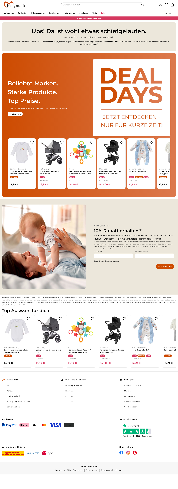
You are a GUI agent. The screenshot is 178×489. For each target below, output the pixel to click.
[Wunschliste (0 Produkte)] (166, 5)
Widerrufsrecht (92, 470)
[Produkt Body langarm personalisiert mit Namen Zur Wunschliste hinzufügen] (32, 142)
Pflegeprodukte (38, 13)
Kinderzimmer (69, 13)
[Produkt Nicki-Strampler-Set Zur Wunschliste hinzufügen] (151, 142)
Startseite (112, 42)
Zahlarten (69, 401)
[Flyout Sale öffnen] (106, 13)
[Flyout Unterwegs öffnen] (15, 13)
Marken (127, 391)
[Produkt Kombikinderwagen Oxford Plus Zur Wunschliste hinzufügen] (121, 142)
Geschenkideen (130, 407)
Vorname (98, 251)
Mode (94, 13)
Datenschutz (78, 470)
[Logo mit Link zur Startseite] (15, 4)
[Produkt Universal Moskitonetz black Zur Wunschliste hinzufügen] (62, 142)
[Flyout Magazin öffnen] (173, 13)
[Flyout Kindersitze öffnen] (28, 13)
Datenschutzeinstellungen (112, 470)
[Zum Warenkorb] (172, 5)
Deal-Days (53, 42)
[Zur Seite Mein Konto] (161, 5)
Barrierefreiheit (13, 407)
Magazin (168, 13)
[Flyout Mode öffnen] (98, 13)
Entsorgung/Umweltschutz (18, 401)
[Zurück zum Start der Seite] (170, 471)
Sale (103, 13)
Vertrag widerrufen (89, 466)
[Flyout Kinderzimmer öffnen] (76, 13)
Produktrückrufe (14, 396)
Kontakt (10, 391)
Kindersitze (22, 13)
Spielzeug (83, 13)
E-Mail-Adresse (141, 251)
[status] (100, 5)
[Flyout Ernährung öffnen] (60, 13)
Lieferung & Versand (73, 385)
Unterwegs (9, 13)
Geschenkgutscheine (133, 401)
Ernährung (54, 13)
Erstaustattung (130, 396)
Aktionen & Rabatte (132, 385)
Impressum (60, 470)
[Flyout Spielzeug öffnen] (89, 13)
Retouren (69, 391)
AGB (69, 470)
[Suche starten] (141, 5)
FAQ (8, 385)
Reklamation (70, 396)
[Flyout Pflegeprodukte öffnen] (46, 13)
